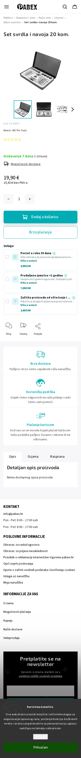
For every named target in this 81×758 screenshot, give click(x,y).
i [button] (65, 275)
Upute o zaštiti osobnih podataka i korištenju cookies (39, 570)
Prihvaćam (40, 747)
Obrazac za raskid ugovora (21, 545)
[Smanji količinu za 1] (9, 199)
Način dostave (12, 629)
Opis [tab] (12, 456)
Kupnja (7, 620)
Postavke (40, 737)
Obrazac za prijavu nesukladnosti (25, 551)
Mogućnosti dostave (25, 164)
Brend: (15, 130)
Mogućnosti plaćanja (17, 612)
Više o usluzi (28, 260)
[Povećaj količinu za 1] (30, 199)
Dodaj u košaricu (44, 217)
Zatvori (69, 341)
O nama (8, 603)
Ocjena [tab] (33, 456)
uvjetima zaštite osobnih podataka (40, 676)
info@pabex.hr (13, 514)
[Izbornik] (6, 6)
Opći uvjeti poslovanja (18, 563)
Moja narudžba (13, 582)
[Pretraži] (65, 7)
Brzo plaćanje (40, 232)
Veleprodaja (11, 638)
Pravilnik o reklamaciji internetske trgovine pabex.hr (38, 557)
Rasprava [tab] (57, 456)
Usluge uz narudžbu (16, 576)
